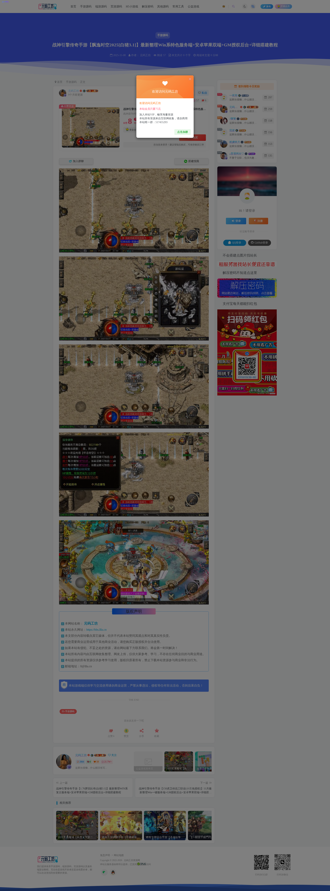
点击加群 (182, 132)
